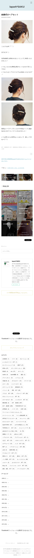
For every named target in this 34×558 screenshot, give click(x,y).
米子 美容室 (7, 406)
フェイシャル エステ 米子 (18, 465)
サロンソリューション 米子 (10, 396)
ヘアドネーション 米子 (17, 446)
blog (4, 465)
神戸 (4, 446)
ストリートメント (8, 415)
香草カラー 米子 (8, 456)
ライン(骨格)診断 (21, 415)
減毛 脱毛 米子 (8, 468)
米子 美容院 (17, 402)
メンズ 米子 (19, 443)
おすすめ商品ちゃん (21, 424)
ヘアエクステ (7, 437)
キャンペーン (24, 418)
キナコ (21, 371)
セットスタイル (22, 459)
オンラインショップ (17, 348)
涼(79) (24, 147)
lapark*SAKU (17, 6)
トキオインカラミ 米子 (22, 440)
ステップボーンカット (18, 368)
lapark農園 (14, 374)
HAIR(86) (20, 147)
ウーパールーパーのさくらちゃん (12, 412)
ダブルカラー (16, 380)
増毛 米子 (16, 390)
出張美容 (5, 359)
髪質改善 (19, 387)
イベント (5, 390)
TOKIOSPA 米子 (20, 406)
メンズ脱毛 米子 (8, 459)
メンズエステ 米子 (21, 399)
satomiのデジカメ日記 (9, 431)
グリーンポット (7, 377)
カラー (5, 384)
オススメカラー (7, 421)
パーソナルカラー (23, 468)
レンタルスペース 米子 (9, 362)
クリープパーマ (21, 421)
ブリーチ (27, 380)
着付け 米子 (22, 456)
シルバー (5, 462)
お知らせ (18, 434)
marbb (5, 374)
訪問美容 (5, 409)
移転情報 (5, 402)
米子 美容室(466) (14, 147)
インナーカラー (16, 384)
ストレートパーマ (24, 428)
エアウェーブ (7, 443)
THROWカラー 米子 (9, 428)
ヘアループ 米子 (22, 393)
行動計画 (5, 380)
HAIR (23, 409)
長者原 (5, 371)
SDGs (5, 368)
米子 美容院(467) (5, 147)
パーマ (15, 409)
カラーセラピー (7, 399)
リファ (14, 359)
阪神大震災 (13, 450)
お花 (4, 450)
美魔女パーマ (6, 434)
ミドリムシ (19, 377)
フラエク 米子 (7, 393)
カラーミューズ (7, 387)
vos (13, 371)
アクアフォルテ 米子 (21, 437)
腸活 (23, 374)
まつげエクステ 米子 (19, 462)
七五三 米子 (7, 440)
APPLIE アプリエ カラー (9, 418)
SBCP (20, 365)
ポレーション (24, 359)
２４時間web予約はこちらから (17, 292)
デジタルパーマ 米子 (9, 453)
